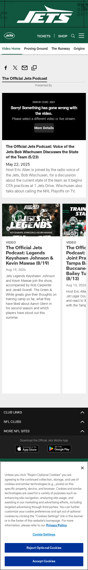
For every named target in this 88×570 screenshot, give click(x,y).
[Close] (82, 468)
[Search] (73, 36)
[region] (44, 515)
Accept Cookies (44, 561)
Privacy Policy (56, 525)
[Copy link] (34, 68)
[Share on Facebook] (6, 70)
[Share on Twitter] (15, 70)
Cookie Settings (44, 534)
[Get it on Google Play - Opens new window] (59, 451)
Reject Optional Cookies (44, 548)
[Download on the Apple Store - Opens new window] (27, 449)
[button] (44, 128)
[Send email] (24, 70)
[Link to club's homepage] (9, 34)
